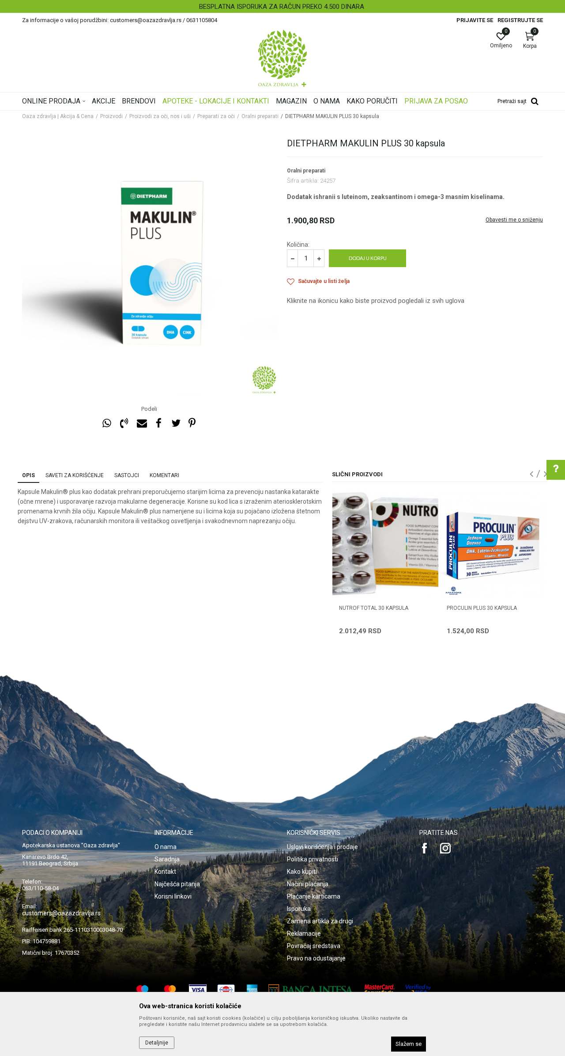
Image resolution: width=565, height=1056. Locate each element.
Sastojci (126, 475)
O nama (165, 846)
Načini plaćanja (307, 884)
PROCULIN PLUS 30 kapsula (482, 608)
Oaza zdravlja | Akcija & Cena (58, 116)
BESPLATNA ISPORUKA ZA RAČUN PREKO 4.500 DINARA (281, 7)
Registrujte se (520, 20)
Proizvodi (111, 116)
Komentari (164, 475)
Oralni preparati (260, 116)
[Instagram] (445, 848)
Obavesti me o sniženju (514, 220)
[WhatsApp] (106, 423)
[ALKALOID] (453, 590)
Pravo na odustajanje (316, 958)
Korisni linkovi (173, 896)
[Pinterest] (192, 423)
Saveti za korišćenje (74, 475)
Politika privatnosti (312, 859)
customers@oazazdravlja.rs (61, 913)
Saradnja (167, 859)
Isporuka (299, 908)
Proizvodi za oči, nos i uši (160, 116)
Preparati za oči (216, 116)
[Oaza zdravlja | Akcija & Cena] (282, 58)
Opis (28, 475)
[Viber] (124, 423)
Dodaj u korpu (368, 258)
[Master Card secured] (379, 989)
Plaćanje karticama (313, 896)
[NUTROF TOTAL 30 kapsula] (385, 544)
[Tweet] (175, 423)
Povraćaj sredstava (313, 945)
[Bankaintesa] (311, 989)
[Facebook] (158, 423)
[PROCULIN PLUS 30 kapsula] (493, 544)
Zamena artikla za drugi (320, 921)
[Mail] (141, 423)
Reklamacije (304, 933)
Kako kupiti (302, 871)
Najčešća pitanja (177, 884)
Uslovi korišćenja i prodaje (322, 846)
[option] (282, 6)
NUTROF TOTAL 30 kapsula (373, 608)
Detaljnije (156, 1043)
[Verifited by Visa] (418, 989)
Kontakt (165, 871)
